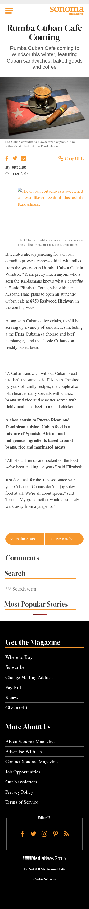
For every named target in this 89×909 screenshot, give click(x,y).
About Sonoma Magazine (30, 741)
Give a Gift (16, 707)
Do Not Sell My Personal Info (44, 869)
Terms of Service (21, 802)
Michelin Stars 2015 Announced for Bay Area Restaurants (27, 539)
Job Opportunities (22, 771)
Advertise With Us (23, 751)
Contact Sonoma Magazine (31, 761)
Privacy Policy (19, 792)
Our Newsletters (21, 781)
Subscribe (14, 667)
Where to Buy (19, 657)
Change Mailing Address (29, 677)
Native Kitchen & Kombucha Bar (67, 539)
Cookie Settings (44, 879)
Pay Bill (13, 687)
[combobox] (45, 588)
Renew (12, 697)
